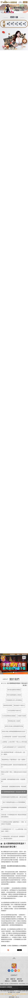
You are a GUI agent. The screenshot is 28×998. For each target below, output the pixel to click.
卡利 (1, 991)
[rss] (18, 970)
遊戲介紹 (12, 979)
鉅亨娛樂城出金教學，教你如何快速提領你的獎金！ (13, 766)
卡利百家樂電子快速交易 (14, 711)
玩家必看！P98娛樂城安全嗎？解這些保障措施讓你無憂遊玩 (13, 816)
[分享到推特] (12, 970)
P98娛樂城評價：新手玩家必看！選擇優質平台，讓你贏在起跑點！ (13, 837)
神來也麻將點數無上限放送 (14, 695)
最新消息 (19, 979)
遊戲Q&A (7, 981)
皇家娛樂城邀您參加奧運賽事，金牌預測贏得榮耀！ (13, 808)
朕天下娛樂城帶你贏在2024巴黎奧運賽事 (14, 802)
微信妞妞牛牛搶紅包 (19, 705)
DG (15, 991)
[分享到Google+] (15, 970)
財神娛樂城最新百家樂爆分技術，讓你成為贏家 (14, 797)
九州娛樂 (23, 991)
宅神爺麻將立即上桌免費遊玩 (14, 700)
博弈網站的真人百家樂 (14, 721)
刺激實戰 (14, 981)
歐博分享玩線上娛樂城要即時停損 (14, 726)
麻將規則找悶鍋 (8, 705)
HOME (4, 683)
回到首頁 (12, 654)
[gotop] (14, 958)
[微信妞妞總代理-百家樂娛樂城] (14, 966)
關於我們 (20, 981)
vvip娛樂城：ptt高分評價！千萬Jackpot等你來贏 (14, 742)
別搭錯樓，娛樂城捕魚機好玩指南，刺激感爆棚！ (13, 780)
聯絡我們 (24, 654)
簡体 (18, 654)
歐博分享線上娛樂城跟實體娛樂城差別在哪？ (14, 731)
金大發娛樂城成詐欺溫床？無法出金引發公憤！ (14, 792)
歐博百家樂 (12, 991)
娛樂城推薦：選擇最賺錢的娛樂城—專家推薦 (14, 786)
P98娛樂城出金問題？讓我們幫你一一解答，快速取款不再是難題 (13, 823)
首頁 (7, 979)
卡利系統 (4, 991)
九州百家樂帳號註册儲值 (8, 716)
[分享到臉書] (9, 970)
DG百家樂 (19, 991)
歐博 (8, 991)
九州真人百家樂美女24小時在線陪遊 (17, 946)
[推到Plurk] (8, 950)
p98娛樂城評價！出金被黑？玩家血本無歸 (14, 737)
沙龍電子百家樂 (21, 716)
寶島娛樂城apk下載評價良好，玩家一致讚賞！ (14, 759)
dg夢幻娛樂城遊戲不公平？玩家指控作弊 (14, 747)
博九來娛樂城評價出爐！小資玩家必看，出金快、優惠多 (13, 753)
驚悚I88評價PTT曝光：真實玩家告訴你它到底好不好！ (14, 773)
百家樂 (11, 992)
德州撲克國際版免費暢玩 (14, 690)
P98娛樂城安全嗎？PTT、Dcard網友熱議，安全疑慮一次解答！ (14, 830)
